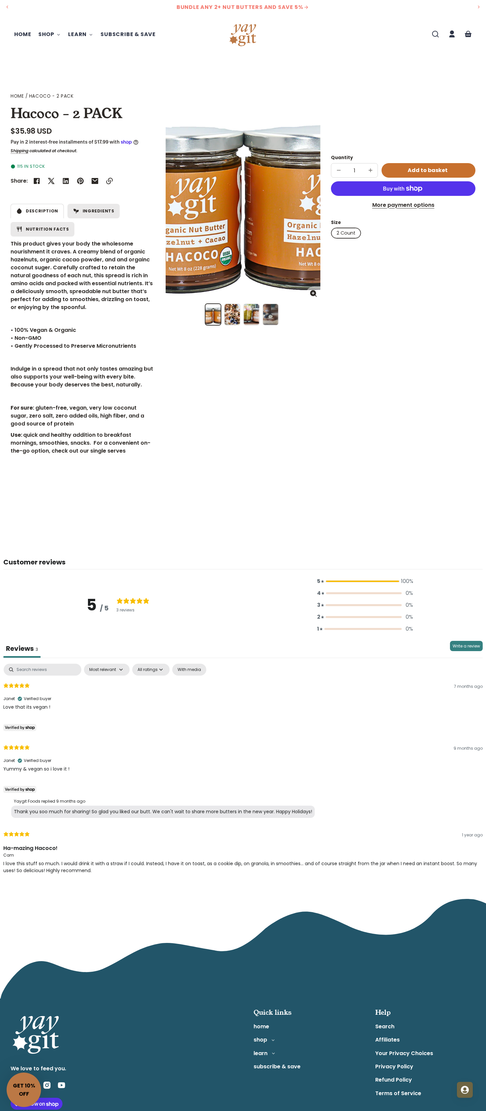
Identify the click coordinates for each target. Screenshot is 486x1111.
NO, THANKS (307, 610)
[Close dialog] (364, 491)
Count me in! (307, 593)
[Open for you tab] (465, 1090)
